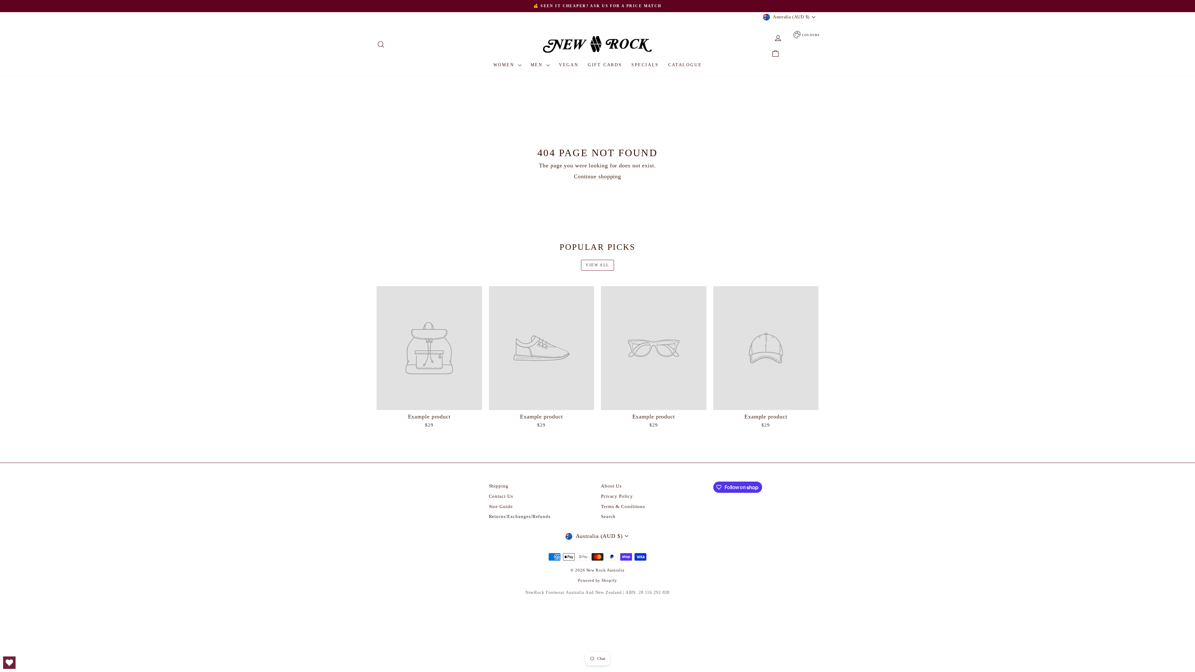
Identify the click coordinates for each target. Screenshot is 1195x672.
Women (505, 65)
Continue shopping (597, 176)
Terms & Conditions (623, 506)
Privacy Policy (617, 496)
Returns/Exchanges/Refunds (520, 516)
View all (597, 265)
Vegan (569, 65)
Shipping (498, 485)
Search (608, 516)
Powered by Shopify (597, 580)
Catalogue (685, 65)
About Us (611, 485)
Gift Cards (605, 65)
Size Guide (501, 506)
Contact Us (501, 496)
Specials (645, 65)
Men (538, 65)
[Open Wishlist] (9, 662)
